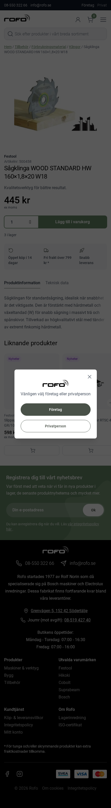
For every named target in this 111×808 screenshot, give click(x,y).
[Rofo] (55, 383)
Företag (55, 409)
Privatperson (55, 426)
